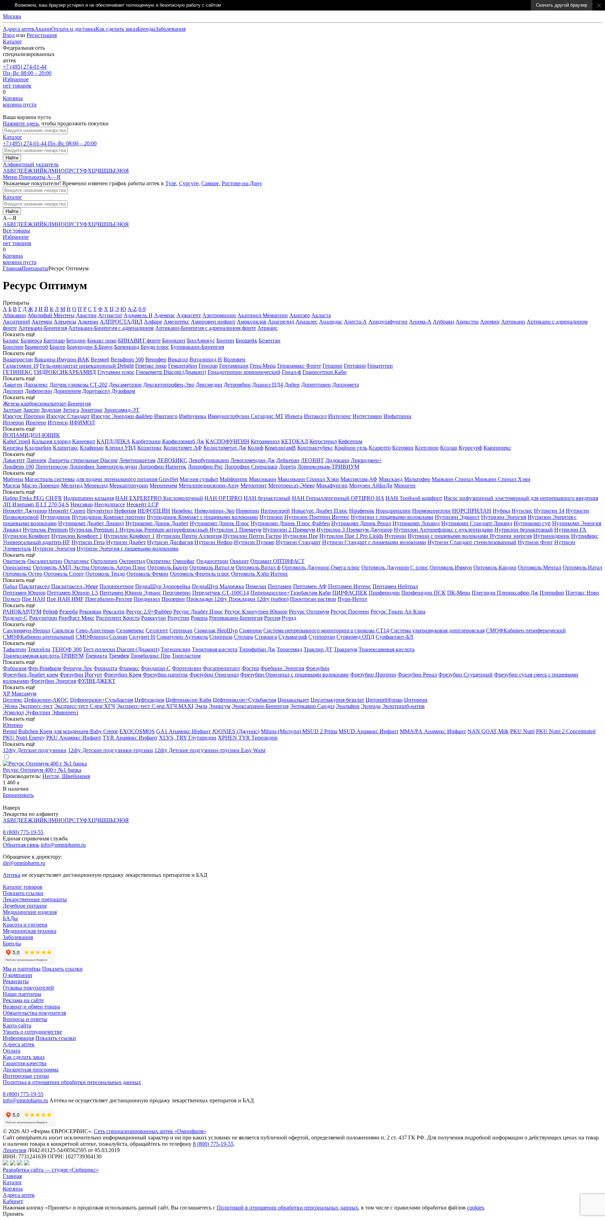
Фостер (250, 668)
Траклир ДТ (318, 649)
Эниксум (219, 706)
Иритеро (36, 422)
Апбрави (443, 322)
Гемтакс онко (151, 366)
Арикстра (467, 322)
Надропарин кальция (88, 498)
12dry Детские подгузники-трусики (110, 750)
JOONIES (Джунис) (235, 731)
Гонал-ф (291, 372)
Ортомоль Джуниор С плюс (394, 567)
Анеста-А (355, 322)
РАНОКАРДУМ (22, 612)
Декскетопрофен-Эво (168, 385)
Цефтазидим (149, 700)
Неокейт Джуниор (25, 511)
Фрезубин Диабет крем (30, 675)
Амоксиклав (251, 322)
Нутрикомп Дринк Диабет (156, 523)
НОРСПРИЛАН (471, 511)
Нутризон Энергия (503, 517)
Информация (18, 1038)
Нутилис (522, 511)
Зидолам (51, 410)
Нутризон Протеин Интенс (316, 517)
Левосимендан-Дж (252, 460)
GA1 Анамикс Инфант (183, 731)
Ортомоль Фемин (147, 574)
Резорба (68, 612)
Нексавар (81, 504)
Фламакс (129, 668)
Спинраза (220, 637)
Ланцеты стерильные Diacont (83, 460)
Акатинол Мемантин (262, 315)
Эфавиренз (65, 712)
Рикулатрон (43, 618)
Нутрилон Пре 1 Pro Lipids (351, 536)
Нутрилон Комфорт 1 (76, 536)
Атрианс (267, 328)
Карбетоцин (146, 441)
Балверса (31, 341)
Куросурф (470, 448)
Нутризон (271, 517)
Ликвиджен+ (366, 460)
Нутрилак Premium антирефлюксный (164, 530)
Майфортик (234, 479)
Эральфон (348, 706)
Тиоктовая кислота (214, 649)
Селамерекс (130, 630)
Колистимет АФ (183, 448)
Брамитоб (36, 347)
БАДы (10, 918)
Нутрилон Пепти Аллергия (189, 536)
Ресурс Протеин (350, 612)
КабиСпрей (16, 441)
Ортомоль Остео (22, 574)
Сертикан (181, 630)
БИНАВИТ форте (139, 341)
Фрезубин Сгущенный (465, 675)
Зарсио (31, 410)
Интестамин (367, 416)
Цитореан (415, 700)
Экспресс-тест (36, 706)
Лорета (287, 467)
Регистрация (42, 35)
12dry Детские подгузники (35, 750)
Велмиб (100, 359)
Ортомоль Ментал (539, 567)
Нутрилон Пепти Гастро (252, 536)
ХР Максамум (19, 693)
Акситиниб (16, 322)
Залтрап (12, 410)
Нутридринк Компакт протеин (108, 517)
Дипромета (345, 385)
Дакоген (12, 385)
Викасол (178, 359)
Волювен (234, 359)
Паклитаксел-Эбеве (74, 586)
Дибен (292, 385)
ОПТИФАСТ (289, 561)
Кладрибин (38, 448)
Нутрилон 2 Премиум (289, 530)
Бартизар (54, 341)
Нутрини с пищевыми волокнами (449, 536)
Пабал (10, 586)
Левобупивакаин (209, 460)
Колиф (255, 448)
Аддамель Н (138, 315)
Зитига (71, 410)
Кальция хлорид (51, 441)
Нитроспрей (275, 511)
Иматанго (166, 416)
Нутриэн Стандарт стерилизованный (471, 542)
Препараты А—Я (40, 177)
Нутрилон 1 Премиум (235, 530)
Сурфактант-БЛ (394, 637)
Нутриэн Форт (535, 542)
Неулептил (100, 511)
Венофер (155, 359)
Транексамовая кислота (387, 649)
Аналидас (330, 322)
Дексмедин (209, 385)
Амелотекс (176, 322)
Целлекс (13, 700)
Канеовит (83, 441)
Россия (272, 618)
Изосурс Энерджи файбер (122, 416)
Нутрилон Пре (300, 536)
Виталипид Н (205, 359)
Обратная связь (21, 845)
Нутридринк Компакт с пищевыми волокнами (202, 517)
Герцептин (380, 366)
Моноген (405, 485)
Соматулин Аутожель (182, 637)
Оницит (239, 561)
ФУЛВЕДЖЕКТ (96, 681)
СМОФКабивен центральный (38, 637)
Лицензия (14, 1150)
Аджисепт (188, 315)
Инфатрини (397, 416)
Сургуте (189, 183)
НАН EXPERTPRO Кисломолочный (159, 498)
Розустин (178, 618)
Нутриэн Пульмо (254, 542)
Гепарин (332, 366)
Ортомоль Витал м (211, 567)
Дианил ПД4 (267, 385)
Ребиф (50, 612)
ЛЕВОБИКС (172, 460)
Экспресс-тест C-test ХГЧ (84, 706)
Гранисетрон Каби (324, 372)
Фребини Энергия (282, 668)
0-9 (142, 309)
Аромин (490, 322)
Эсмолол (13, 712)
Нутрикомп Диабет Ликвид (91, 523)
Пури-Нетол (352, 599)
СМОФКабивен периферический (526, 630)
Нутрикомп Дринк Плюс (219, 523)
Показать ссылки (23, 893)
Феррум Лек (77, 668)
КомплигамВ (280, 448)
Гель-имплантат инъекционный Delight (87, 366)
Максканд (391, 479)
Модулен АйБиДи (370, 485)
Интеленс (339, 416)
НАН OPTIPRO (223, 498)
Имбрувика (192, 416)
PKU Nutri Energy (24, 738)
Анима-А (420, 322)
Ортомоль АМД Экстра (62, 567)
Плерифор (552, 593)
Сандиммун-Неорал (26, 630)
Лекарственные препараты (35, 899)
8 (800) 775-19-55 (23, 832)
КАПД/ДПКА (113, 441)
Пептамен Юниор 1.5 (72, 593)
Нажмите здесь (21, 123)
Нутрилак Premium (45, 530)
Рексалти (114, 612)
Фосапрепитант (221, 668)
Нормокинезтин (431, 511)
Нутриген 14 (549, 511)
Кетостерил (323, 441)
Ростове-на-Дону (242, 183)
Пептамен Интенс (349, 586)
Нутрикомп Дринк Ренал (361, 523)
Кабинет (13, 1201)
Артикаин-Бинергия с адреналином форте (205, 328)
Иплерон (13, 422)
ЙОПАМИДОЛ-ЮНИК (31, 435)
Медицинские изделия (30, 912)
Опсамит (261, 561)
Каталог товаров (22, 887)
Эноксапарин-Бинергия (260, 706)
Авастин (86, 315)
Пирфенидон (384, 593)
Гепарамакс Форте (299, 366)
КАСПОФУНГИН (227, 441)
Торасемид (289, 649)
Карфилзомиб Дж (183, 441)
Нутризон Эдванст (457, 517)
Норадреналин (393, 511)
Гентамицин (234, 366)
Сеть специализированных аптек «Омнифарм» (150, 1131)
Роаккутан (153, 618)
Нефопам (125, 511)
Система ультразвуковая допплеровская (437, 630)
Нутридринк (55, 517)
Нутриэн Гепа (88, 542)
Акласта (321, 315)
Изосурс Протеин (24, 416)
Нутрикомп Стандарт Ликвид (476, 523)
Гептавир (355, 366)
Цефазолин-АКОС (46, 700)
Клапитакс (65, 448)
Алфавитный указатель (30, 164)
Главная (12, 268)
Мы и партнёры (22, 969)
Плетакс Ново (582, 593)
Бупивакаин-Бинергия (197, 347)
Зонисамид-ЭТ (121, 410)
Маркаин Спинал (453, 479)
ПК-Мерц (458, 593)
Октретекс (158, 561)
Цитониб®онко (384, 700)
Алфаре (153, 322)
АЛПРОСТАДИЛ (121, 322)
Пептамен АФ (310, 586)
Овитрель (14, 561)
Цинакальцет (293, 700)
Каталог (12, 41)
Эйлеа (10, 706)
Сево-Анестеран (95, 630)
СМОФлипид (92, 637)
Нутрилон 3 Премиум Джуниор (354, 530)
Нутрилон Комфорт (26, 536)
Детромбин (237, 385)
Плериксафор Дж (517, 593)
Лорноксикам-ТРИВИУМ (328, 467)
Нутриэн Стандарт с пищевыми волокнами (374, 542)
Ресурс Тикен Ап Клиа (397, 612)
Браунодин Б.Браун (90, 347)
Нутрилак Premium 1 (94, 530)
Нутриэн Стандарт (298, 542)
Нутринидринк (551, 536)
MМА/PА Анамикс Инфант (433, 731)
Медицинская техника (29, 931)
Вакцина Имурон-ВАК (61, 359)
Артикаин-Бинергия (42, 328)
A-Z (132, 309)
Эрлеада (371, 706)
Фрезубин (317, 668)
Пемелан (255, 586)
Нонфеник (361, 511)
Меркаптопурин (128, 485)
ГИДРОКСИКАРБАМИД (65, 372)
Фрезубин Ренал (417, 675)
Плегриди (484, 593)
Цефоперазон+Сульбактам (101, 700)
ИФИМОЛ (82, 422)
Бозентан (269, 341)
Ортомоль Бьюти (167, 567)
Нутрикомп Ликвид (416, 523)
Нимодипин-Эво (214, 511)
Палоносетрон (116, 586)
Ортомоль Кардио (494, 567)
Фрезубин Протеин (373, 675)
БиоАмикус (201, 341)
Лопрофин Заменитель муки (103, 467)
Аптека (11, 875)
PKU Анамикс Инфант (73, 738)
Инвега (293, 416)
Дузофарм (123, 391)
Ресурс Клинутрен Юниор (255, 612)
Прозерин (173, 599)
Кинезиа (13, 448)
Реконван (90, 612)
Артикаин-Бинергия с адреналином (111, 328)
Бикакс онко (102, 341)
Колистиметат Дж (224, 448)
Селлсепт (157, 630)
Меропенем (163, 485)
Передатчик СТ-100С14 (220, 593)
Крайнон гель (350, 448)
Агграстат (110, 315)
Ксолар (448, 448)
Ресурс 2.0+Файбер (149, 612)
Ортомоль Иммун (451, 567)
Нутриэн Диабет (126, 542)
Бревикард (126, 347)
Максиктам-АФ (358, 479)
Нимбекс (182, 511)
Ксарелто (380, 448)
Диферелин (38, 391)
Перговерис (176, 593)
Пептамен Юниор (24, 593)
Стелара (243, 637)
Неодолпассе (109, 504)
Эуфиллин (37, 712)
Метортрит (254, 485)
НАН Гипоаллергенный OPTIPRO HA (338, 498)
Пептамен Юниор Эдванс (130, 593)
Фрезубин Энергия (53, 681)
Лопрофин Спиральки (251, 467)
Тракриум (345, 649)
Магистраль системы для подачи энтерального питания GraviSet (101, 479)
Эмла (201, 706)
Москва (12, 16)
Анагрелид (281, 322)
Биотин (225, 341)
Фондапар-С (156, 668)
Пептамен (280, 586)
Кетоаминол (265, 441)
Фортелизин (186, 668)
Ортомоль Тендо (105, 574)
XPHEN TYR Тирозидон (248, 738)
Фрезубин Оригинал (214, 675)
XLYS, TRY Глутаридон (187, 738)
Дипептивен (316, 385)
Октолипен (104, 561)
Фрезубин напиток (165, 675)
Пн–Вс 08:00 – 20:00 (27, 70)
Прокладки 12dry (207, 599)
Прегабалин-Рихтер (108, 599)
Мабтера (13, 479)
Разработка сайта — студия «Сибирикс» (51, 1170)
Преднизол (147, 599)
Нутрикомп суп (532, 523)
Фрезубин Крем (122, 675)
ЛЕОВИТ (312, 460)
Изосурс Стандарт (68, 416)
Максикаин (262, 479)
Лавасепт (14, 460)
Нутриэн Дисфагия (170, 542)
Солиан (118, 637)
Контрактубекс (315, 448)
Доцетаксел (96, 391)
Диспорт (13, 391)
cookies (475, 1208)
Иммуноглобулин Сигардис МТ (246, 416)
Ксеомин (402, 448)
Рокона (199, 618)
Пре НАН (33, 599)
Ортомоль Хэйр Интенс (259, 574)
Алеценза (65, 322)
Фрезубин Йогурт (81, 675)
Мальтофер (417, 479)
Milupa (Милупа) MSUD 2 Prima (299, 731)
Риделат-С (15, 618)
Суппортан (321, 637)
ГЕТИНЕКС (18, 372)
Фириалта (105, 668)
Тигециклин (175, 649)
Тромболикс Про (150, 656)
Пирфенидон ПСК (423, 593)
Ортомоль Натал (582, 567)
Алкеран (88, 322)
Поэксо (11, 599)
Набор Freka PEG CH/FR (32, 498)
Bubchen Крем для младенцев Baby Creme (68, 731)
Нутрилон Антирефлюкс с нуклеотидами (443, 530)
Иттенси (58, 422)
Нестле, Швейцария (66, 776)
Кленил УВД (120, 448)
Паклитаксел (34, 586)
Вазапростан (18, 359)
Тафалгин (14, 649)
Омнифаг (184, 561)
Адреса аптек (19, 1195)
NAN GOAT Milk (488, 731)
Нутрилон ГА (570, 530)
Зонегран (92, 410)
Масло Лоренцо (41, 485)
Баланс (11, 341)
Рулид (289, 618)
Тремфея (119, 656)
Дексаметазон (125, 385)
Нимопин (247, 511)
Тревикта (96, 656)
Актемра (42, 322)
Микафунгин (332, 485)
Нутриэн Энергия (54, 549)
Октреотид (132, 561)
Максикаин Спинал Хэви (308, 479)
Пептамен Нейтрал (395, 586)
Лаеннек (36, 460)
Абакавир (14, 315)
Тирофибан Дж (257, 649)
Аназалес (306, 322)
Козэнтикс (149, 448)
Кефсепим (350, 441)
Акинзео (299, 315)
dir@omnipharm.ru (24, 863)
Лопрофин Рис (205, 467)
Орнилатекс (17, 567)
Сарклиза (63, 630)
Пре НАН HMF (65, 599)
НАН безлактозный (267, 498)
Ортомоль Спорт (64, 574)
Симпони (250, 630)
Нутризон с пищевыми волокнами (392, 517)
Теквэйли (39, 649)
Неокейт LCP (142, 504)
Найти (12, 157)
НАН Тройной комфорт (413, 498)
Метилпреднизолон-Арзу (209, 485)
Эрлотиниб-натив (403, 706)
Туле (170, 183)
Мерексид (96, 485)
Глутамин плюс (115, 372)
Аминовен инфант (213, 322)
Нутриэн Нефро (213, 542)
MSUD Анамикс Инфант (368, 731)
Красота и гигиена (25, 925)
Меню (11, 177)
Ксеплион (427, 448)
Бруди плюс (155, 347)
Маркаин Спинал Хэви (502, 479)
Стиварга (266, 637)
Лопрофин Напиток (162, 467)
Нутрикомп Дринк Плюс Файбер (290, 523)
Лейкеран (287, 460)
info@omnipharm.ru (63, 845)
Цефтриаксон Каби (188, 700)
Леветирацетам (137, 460)
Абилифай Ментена (51, 315)
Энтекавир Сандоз (312, 706)
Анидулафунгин (388, 322)
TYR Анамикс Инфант (130, 738)
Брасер (57, 347)
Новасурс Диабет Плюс (319, 511)
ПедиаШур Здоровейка (162, 586)
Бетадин (76, 341)
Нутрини (395, 536)
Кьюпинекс (497, 448)
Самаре (210, 183)
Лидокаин (337, 460)
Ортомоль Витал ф (258, 567)
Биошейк (246, 341)
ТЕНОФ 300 (67, 649)
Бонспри (13, 347)
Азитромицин (219, 315)
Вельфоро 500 (127, 359)
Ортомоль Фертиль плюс (200, 574)
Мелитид (72, 485)
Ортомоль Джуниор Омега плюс (321, 567)
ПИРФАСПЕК (349, 593)
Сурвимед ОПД (355, 637)
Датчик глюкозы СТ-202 (78, 385)
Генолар (208, 366)
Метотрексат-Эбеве (291, 485)
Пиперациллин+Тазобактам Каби (290, 593)
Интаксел (315, 416)
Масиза (11, 485)
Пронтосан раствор (313, 599)
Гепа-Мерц (263, 366)
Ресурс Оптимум (309, 612)
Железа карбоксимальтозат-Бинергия (47, 404)
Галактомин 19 (21, 366)
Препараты (35, 268)
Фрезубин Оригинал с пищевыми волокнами (294, 675)
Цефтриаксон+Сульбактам (244, 700)
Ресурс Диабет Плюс (198, 612)
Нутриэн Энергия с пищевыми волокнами (128, 549)
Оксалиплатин (44, 561)
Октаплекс (76, 561)
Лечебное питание (25, 906)
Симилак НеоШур (216, 630)
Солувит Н (142, 637)
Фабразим (15, 668)
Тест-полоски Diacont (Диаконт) (121, 649)
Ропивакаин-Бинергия (236, 618)
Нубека (501, 511)
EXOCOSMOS (137, 731)
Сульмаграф (292, 637)
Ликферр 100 (18, 467)
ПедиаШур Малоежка (218, 586)
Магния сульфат (199, 479)
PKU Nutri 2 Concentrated (566, 731)
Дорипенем (67, 391)
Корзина (13, 1189)
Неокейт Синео (66, 511)
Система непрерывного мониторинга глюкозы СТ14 (326, 630)
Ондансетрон (212, 561)
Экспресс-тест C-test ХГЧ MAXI (154, 706)
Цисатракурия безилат (337, 700)
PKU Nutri (522, 731)
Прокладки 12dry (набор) (258, 599)
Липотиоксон (51, 467)
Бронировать (18, 795)
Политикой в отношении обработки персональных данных (287, 1208)
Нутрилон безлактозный (523, 530)
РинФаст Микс (76, 618)
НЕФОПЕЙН (154, 511)
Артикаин (513, 322)
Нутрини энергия (511, 536)
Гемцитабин (182, 366)
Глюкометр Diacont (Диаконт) (171, 372)
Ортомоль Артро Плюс (118, 567)
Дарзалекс (36, 385)
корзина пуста (19, 101)
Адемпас (164, 315)
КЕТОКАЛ (294, 441)
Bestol (10, 731)
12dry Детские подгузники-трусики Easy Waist (209, 750)
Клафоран (92, 448)
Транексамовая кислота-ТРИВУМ (43, 656)
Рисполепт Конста (118, 618)
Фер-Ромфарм (44, 668)
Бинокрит (174, 341)
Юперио (13, 725)
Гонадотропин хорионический (244, 372)
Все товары (16, 231)
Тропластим (186, 656)
